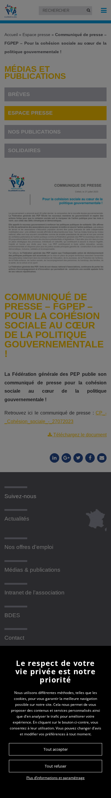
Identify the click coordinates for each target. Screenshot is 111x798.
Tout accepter (56, 749)
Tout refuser (55, 766)
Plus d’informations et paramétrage (55, 777)
